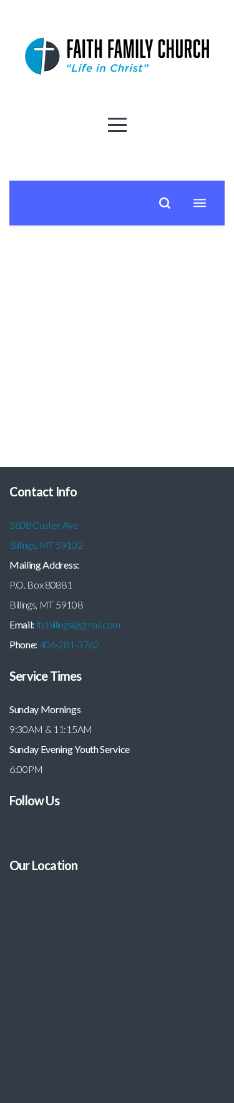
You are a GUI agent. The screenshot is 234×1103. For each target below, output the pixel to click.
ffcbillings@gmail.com (78, 624)
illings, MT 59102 (49, 545)
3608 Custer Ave (44, 525)
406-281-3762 (69, 644)
